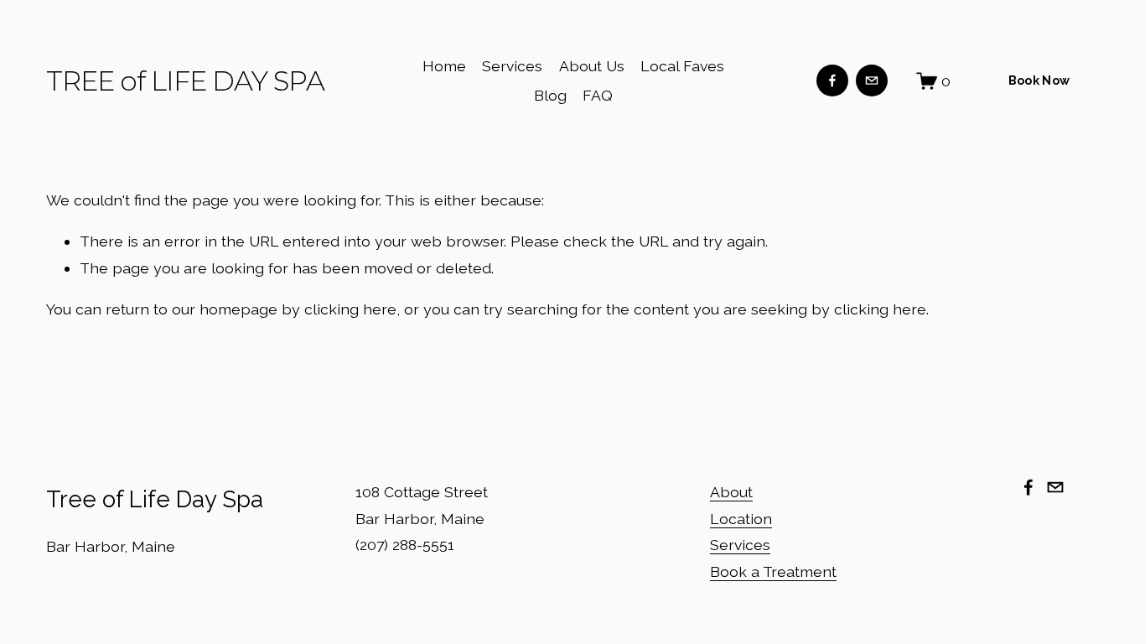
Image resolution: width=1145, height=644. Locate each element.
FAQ (598, 95)
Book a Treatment (773, 571)
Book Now (1039, 80)
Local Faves (682, 66)
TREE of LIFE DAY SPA (185, 81)
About (731, 492)
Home (444, 66)
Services (512, 66)
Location (741, 518)
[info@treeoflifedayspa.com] (872, 80)
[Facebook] (832, 80)
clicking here (350, 309)
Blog (550, 95)
